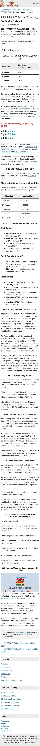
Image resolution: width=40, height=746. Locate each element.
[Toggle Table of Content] (22, 50)
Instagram (5, 726)
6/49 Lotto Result (21, 152)
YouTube (20, 598)
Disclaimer (5, 677)
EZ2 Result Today (21, 10)
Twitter (3, 723)
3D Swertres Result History (11, 699)
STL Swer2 (11, 149)
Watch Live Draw (7, 709)
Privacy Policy (6, 670)
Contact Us (5, 674)
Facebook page (7, 598)
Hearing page (12, 111)
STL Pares (29, 147)
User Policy (5, 667)
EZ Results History (22, 106)
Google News (6, 731)
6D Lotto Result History (10, 706)
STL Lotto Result (20, 116)
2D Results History (8, 696)
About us (4, 664)
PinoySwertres (6, 10)
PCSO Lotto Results (8, 692)
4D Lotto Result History (10, 702)
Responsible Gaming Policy (11, 680)
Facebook (5, 721)
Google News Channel (20, 632)
